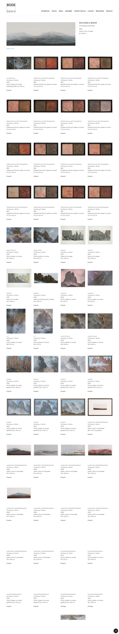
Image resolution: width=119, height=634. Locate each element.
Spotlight (68, 11)
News (61, 11)
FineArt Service (80, 11)
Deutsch (109, 11)
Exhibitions (45, 11)
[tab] (10, 49)
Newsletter (100, 11)
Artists (54, 11)
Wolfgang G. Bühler (88, 23)
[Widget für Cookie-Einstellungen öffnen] (116, 631)
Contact (91, 11)
